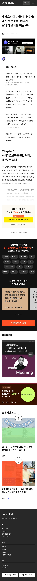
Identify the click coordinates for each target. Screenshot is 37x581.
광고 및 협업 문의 (6, 534)
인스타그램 (5, 565)
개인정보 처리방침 (6, 555)
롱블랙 (3, 34)
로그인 (25, 232)
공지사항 (4, 547)
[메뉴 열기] (33, 2)
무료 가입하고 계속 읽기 (18, 323)
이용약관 (4, 552)
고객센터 (4, 549)
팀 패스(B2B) (5, 536)
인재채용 (4, 531)
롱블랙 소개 (5, 528)
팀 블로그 (4, 568)
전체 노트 (26, 3)
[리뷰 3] (18, 314)
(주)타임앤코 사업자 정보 (8, 518)
